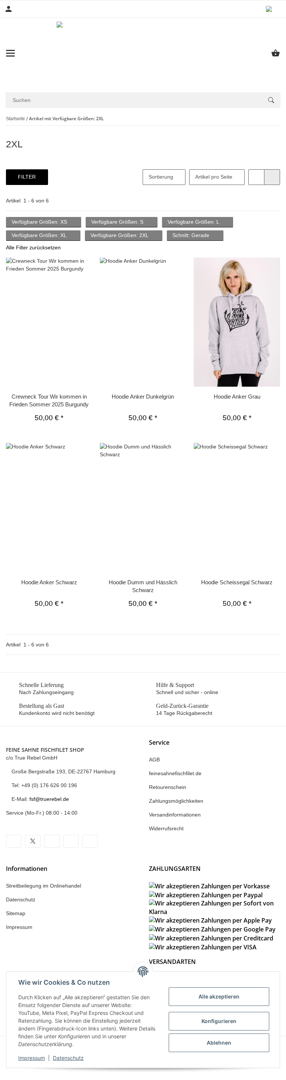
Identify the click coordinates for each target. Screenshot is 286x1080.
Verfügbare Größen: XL (40, 235)
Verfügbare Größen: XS (40, 222)
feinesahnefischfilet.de (175, 773)
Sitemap (15, 913)
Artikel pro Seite (213, 177)
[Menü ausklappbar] (10, 53)
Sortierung (161, 177)
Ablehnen (219, 1042)
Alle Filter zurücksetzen (33, 247)
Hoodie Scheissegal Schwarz (237, 582)
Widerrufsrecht (166, 828)
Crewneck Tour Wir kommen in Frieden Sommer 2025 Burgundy (49, 400)
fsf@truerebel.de (49, 799)
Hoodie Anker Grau (237, 396)
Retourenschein (167, 787)
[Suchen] (271, 100)
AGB (154, 760)
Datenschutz (68, 1058)
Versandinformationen (175, 815)
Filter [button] (27, 177)
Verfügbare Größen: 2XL (120, 235)
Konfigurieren (218, 1021)
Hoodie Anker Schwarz (49, 582)
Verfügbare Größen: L (194, 222)
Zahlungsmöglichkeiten (176, 801)
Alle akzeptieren (218, 996)
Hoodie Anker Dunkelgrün (143, 396)
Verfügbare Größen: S (118, 222)
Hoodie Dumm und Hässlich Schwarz (143, 586)
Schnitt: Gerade (191, 235)
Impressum (31, 1058)
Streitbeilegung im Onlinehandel (43, 886)
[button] (273, 9)
